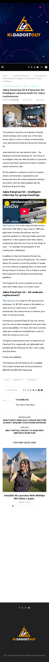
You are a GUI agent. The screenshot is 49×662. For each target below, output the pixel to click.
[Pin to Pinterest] (33, 390)
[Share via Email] (42, 390)
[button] (5, 477)
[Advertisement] (25, 58)
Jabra (5, 143)
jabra (6, 380)
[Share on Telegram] (39, 390)
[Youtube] (38, 67)
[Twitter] (32, 67)
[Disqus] (24, 546)
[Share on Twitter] (31, 390)
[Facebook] (28, 67)
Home (5, 76)
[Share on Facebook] (28, 390)
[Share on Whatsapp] (36, 390)
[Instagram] (34, 67)
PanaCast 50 (11, 225)
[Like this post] (25, 390)
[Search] (41, 67)
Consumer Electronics (21, 76)
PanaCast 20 (11, 301)
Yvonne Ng (14, 100)
